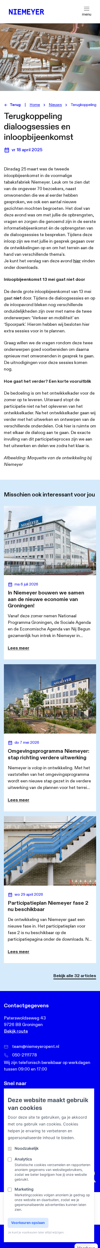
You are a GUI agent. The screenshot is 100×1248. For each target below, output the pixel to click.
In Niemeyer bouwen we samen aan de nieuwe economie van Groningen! (46, 599)
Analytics (23, 1159)
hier (77, 261)
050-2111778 (24, 1055)
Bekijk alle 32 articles (74, 976)
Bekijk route (16, 1031)
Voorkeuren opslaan (28, 1223)
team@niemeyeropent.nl (35, 1046)
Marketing (24, 1189)
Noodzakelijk (27, 1148)
